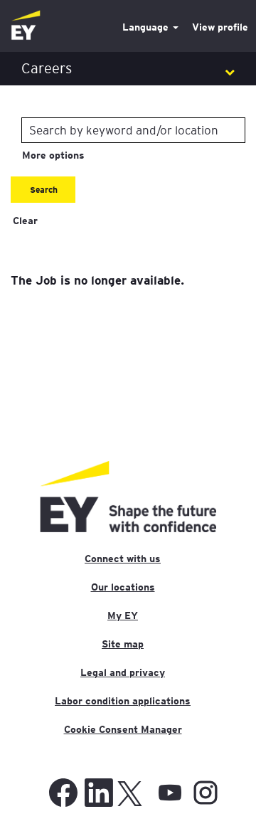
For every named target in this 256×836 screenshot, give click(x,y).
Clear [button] (25, 220)
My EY (122, 615)
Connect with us (123, 558)
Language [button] (146, 27)
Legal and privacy (122, 672)
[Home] (25, 26)
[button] (128, 68)
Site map (123, 643)
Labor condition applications (123, 700)
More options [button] (53, 155)
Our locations (123, 587)
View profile (220, 27)
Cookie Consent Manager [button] (123, 729)
